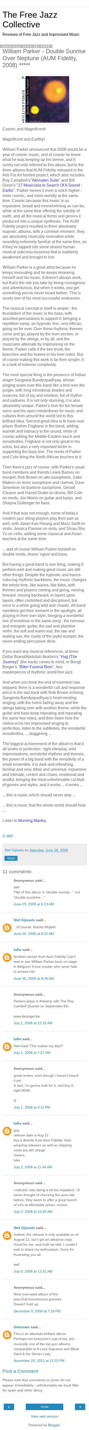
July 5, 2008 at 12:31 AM (33, 1271)
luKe (17, 950)
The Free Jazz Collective (30, 19)
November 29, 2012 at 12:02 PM (39, 1361)
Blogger (54, 1425)
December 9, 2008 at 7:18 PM (37, 1311)
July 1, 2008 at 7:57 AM (32, 1053)
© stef (7, 836)
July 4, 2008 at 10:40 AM (33, 1212)
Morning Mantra (32, 820)
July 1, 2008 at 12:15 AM (33, 1023)
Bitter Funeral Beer (36, 667)
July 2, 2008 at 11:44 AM (33, 1167)
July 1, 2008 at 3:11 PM (32, 1107)
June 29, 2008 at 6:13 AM (34, 904)
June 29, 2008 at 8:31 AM (34, 934)
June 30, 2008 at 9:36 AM (34, 978)
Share (11, 858)
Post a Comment (20, 1371)
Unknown (22, 1327)
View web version (44, 1416)
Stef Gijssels (24, 920)
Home (45, 1407)
